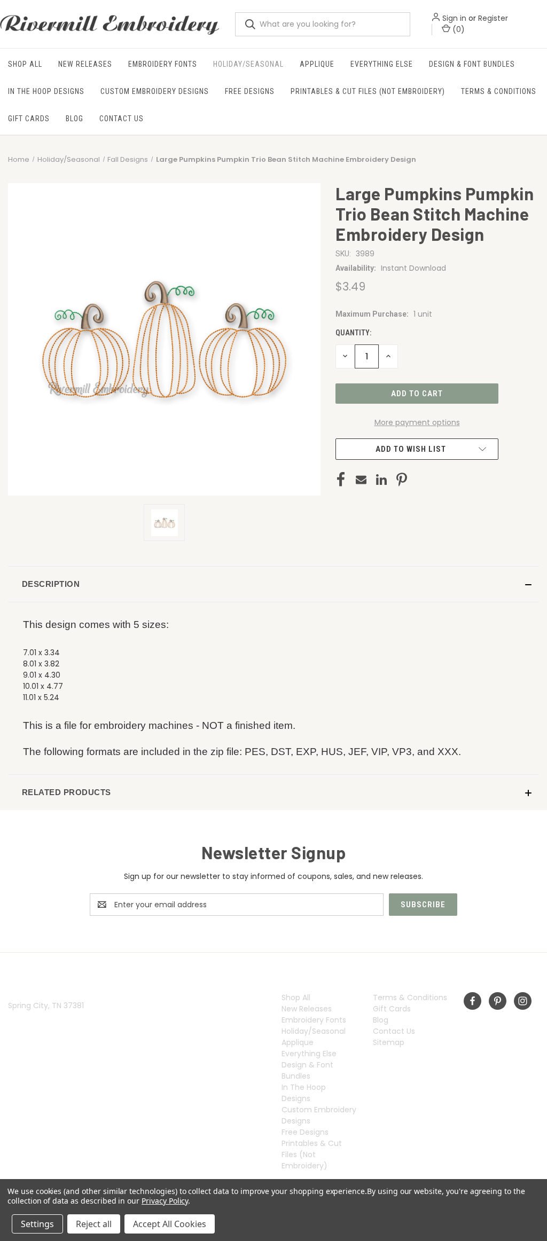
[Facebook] (340, 479)
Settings (37, 1224)
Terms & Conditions (498, 91)
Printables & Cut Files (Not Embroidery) (368, 91)
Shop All (25, 64)
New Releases (85, 64)
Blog (74, 118)
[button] (273, 584)
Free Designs (250, 91)
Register (493, 18)
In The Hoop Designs (46, 91)
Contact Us (121, 118)
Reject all (94, 1224)
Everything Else (381, 64)
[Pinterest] (401, 479)
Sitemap (388, 1042)
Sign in (454, 18)
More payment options (417, 422)
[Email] (361, 479)
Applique (317, 64)
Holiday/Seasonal (248, 64)
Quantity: (353, 332)
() (457, 29)
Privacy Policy (165, 1201)
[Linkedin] (381, 479)
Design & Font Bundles (472, 64)
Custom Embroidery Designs (154, 91)
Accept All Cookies (169, 1224)
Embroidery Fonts (162, 64)
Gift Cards (29, 118)
